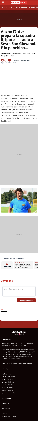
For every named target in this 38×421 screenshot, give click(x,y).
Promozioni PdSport (8, 379)
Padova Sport (7, 8)
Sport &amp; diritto (8, 393)
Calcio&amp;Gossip (8, 377)
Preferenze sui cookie (9, 416)
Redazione (5, 403)
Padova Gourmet (7, 390)
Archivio (4, 414)
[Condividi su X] (9, 60)
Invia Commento (26, 300)
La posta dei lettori (8, 382)
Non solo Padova (21, 8)
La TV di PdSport (7, 387)
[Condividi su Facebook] (5, 60)
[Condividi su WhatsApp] (2, 60)
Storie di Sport (6, 374)
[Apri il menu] (3, 2)
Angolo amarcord (7, 385)
